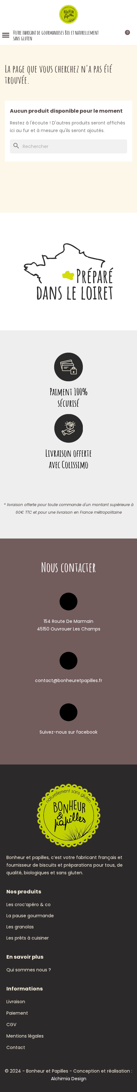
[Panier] (124, 35)
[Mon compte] (115, 35)
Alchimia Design (68, 1078)
